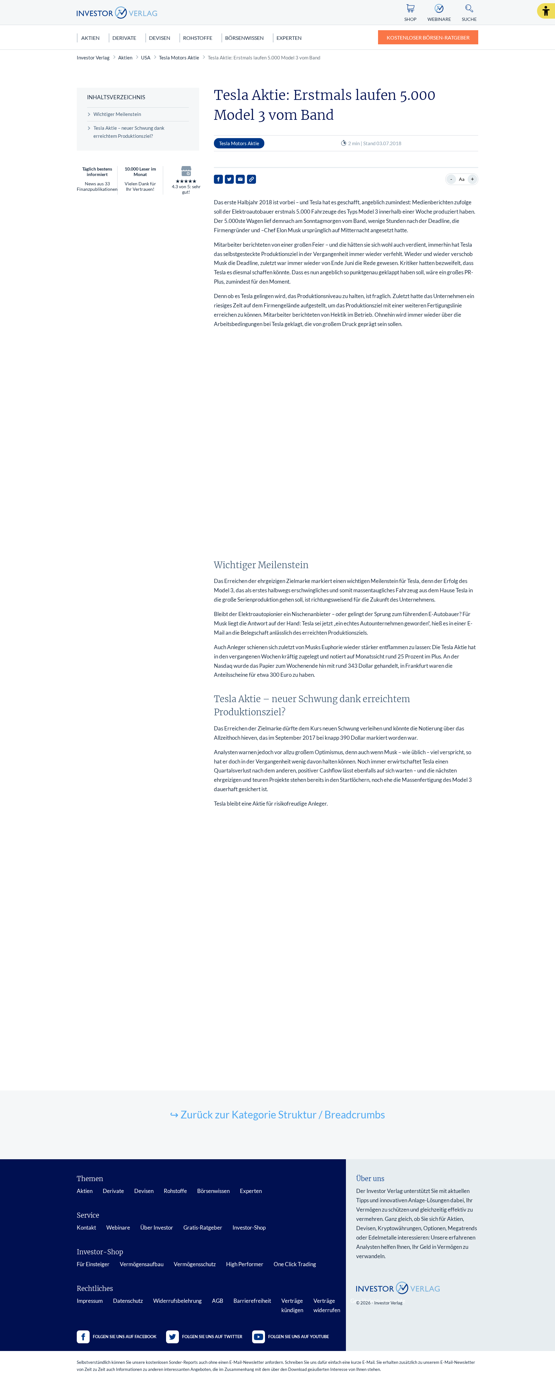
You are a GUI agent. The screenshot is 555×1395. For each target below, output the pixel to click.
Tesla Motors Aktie (179, 57)
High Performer (244, 1264)
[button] (546, 11)
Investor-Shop (249, 1227)
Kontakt (86, 1227)
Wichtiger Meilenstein (117, 114)
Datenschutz (128, 1300)
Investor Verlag (93, 57)
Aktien (90, 38)
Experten (289, 38)
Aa (461, 179)
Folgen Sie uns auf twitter (212, 1336)
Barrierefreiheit (252, 1300)
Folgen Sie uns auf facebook (124, 1336)
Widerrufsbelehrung (177, 1300)
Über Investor (156, 1227)
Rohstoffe (197, 38)
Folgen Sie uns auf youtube (298, 1336)
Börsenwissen (244, 38)
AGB (217, 1300)
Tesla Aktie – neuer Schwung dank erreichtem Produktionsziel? (128, 132)
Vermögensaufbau (141, 1264)
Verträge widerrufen (326, 1305)
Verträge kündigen (292, 1305)
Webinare (118, 1227)
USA (145, 57)
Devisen (159, 38)
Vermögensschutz (195, 1264)
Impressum (90, 1300)
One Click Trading (295, 1264)
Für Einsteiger (93, 1264)
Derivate (124, 38)
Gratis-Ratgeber (202, 1227)
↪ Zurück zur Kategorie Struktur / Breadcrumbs (277, 1114)
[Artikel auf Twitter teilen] (229, 179)
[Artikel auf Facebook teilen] (218, 179)
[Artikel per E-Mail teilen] (240, 179)
